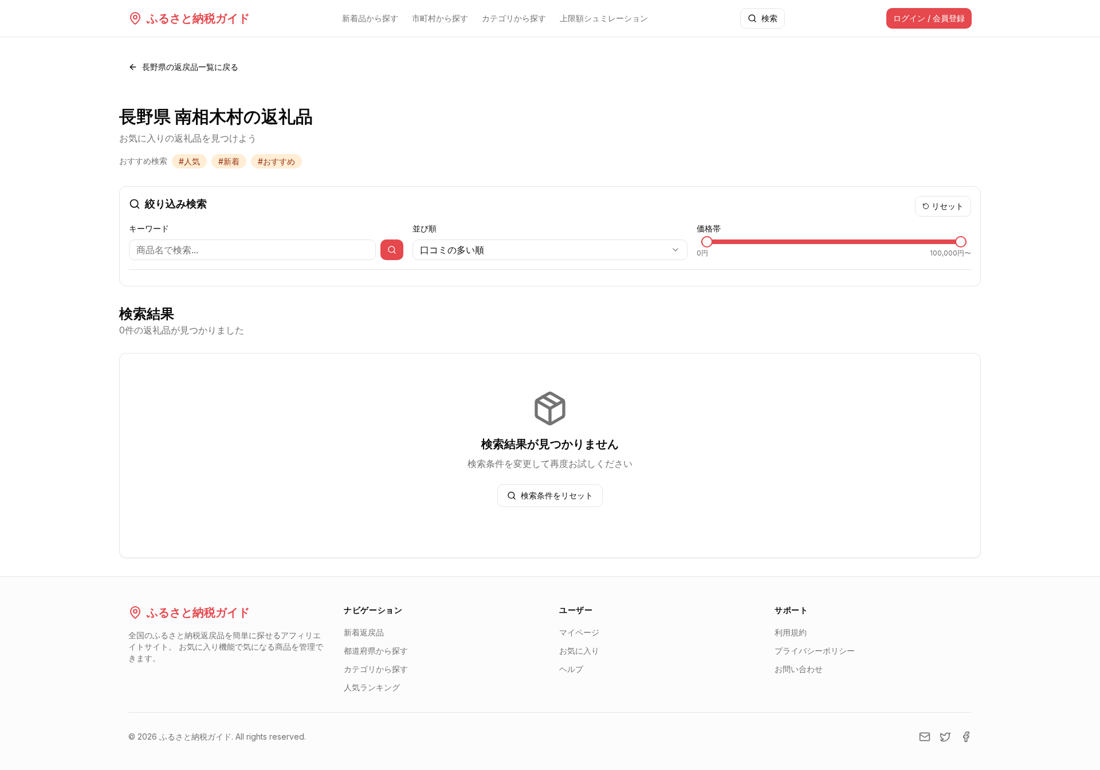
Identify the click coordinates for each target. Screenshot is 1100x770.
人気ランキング (372, 687)
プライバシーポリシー (815, 650)
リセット (948, 206)
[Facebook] (966, 736)
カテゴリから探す (514, 18)
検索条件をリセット (557, 495)
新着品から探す (370, 18)
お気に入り (579, 650)
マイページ (579, 632)
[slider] (707, 241)
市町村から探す (440, 18)
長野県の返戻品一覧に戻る (190, 67)
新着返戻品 (364, 632)
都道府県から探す (376, 650)
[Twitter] (945, 736)
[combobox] (549, 249)
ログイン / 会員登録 (929, 18)
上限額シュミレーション (604, 18)
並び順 (424, 228)
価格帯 (709, 228)
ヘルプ (571, 669)
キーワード (149, 228)
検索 (769, 18)
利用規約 (791, 632)
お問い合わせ (799, 669)
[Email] (924, 736)
